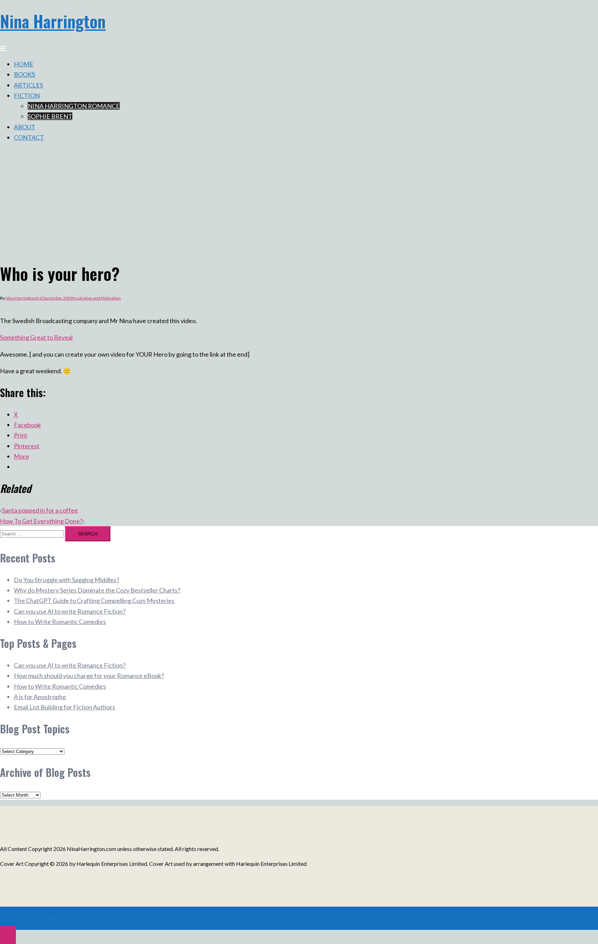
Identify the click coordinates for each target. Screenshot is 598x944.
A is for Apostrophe (40, 696)
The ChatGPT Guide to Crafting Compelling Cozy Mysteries (94, 600)
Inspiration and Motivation (97, 298)
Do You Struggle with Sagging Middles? (66, 580)
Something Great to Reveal (36, 337)
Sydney (118, 918)
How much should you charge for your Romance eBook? (89, 675)
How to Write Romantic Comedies (60, 621)
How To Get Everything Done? (41, 521)
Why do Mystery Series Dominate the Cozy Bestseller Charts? (97, 590)
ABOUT (24, 127)
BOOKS (24, 74)
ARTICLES (28, 85)
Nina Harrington (53, 21)
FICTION (27, 95)
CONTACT (29, 137)
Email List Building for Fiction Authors (64, 707)
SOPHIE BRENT (50, 116)
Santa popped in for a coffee (40, 510)
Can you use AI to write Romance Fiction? (70, 611)
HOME (23, 64)
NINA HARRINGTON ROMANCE (74, 106)
